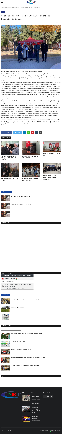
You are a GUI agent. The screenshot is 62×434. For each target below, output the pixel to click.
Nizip (9, 431)
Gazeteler (5, 295)
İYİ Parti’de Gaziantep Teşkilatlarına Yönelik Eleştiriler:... (25, 365)
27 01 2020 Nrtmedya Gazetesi (19, 315)
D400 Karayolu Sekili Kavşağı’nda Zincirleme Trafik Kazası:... (36, 410)
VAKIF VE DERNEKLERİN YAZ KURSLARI (21, 204)
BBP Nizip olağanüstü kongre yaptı (51, 154)
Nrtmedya (5, 431)
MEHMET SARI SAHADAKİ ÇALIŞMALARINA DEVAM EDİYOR (8, 158)
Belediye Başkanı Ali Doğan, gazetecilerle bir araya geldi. (26, 299)
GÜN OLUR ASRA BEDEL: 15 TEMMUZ (20, 196)
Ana (2, 7)
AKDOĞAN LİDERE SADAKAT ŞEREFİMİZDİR (30, 179)
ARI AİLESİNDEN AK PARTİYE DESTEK (9, 179)
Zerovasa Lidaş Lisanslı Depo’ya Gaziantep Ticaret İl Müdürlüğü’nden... (35, 400)
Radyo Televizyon (14, 431)
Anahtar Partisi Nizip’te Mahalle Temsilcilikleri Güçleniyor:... (49, 177)
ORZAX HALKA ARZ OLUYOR (18, 341)
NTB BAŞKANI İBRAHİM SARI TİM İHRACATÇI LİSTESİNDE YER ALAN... (28, 357)
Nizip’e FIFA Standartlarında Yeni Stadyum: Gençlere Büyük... (27, 333)
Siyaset (5, 7)
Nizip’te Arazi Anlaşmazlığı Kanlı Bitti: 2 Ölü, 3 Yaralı (36, 419)
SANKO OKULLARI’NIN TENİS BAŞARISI (21, 349)
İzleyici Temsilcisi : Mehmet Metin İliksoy (50, 430)
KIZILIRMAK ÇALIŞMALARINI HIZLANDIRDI (30, 157)
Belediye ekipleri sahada (17, 307)
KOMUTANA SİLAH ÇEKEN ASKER (19, 212)
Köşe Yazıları (6, 192)
